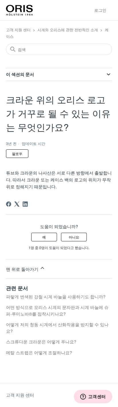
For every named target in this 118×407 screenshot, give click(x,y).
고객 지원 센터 (18, 29)
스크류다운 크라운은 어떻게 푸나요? (41, 341)
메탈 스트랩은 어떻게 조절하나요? (39, 352)
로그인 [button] (100, 10)
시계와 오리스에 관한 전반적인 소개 (68, 29)
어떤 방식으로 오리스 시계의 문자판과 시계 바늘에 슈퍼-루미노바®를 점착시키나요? (57, 310)
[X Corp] (16, 204)
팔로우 (17, 153)
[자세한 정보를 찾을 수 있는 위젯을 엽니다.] (93, 397)
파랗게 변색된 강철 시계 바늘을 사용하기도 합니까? (55, 296)
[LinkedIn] (25, 204)
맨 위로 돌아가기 (23, 269)
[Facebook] (8, 204)
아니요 (74, 236)
